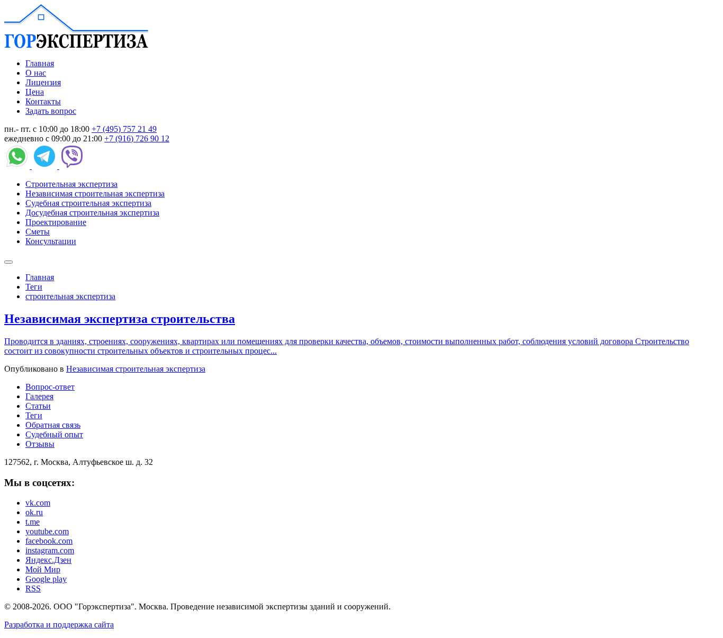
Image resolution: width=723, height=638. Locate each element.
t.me (32, 521)
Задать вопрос (50, 110)
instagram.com (49, 550)
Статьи (38, 405)
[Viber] (72, 165)
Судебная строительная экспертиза (88, 203)
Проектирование (55, 222)
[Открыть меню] (8, 262)
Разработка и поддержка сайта (59, 624)
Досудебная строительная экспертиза (92, 212)
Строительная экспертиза (71, 183)
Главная (39, 63)
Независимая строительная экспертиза (95, 193)
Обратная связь (52, 424)
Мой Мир (42, 569)
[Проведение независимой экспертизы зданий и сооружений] (76, 45)
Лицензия (43, 82)
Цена (34, 91)
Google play (46, 578)
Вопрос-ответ (50, 386)
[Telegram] (45, 165)
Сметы (37, 231)
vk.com (37, 502)
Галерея (39, 396)
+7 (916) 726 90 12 (136, 138)
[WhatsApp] (18, 165)
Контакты (43, 101)
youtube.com (47, 531)
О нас (35, 72)
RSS (33, 588)
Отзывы (40, 443)
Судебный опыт (54, 434)
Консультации (50, 241)
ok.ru (34, 512)
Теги (33, 415)
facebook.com (49, 540)
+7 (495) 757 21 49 (124, 128)
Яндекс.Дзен (48, 559)
